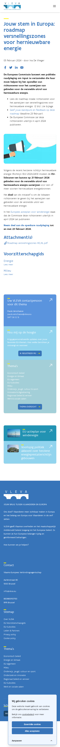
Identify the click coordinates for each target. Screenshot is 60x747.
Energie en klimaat (15, 376)
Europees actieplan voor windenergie (30, 211)
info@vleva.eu (10, 591)
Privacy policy (10, 634)
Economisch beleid (15, 373)
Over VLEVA (9, 619)
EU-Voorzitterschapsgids (15, 623)
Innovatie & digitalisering (18, 392)
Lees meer (8, 264)
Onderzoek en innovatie (15, 675)
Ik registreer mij (28, 353)
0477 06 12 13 (13, 317)
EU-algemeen (13, 379)
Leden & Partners (12, 630)
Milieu (9, 386)
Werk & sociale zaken (16, 398)
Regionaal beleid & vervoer (19, 395)
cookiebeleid (28, 714)
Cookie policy (10, 638)
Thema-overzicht (28, 406)
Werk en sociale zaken (14, 686)
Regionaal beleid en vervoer (16, 679)
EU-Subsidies (13, 382)
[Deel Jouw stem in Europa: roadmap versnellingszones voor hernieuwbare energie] (6, 67)
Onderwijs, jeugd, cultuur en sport (20, 671)
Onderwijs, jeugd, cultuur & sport (22, 389)
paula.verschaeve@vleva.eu (19, 314)
